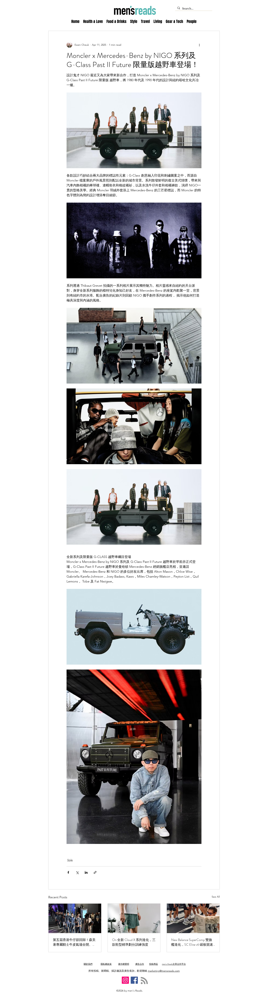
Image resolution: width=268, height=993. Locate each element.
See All (216, 896)
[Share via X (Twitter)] (77, 872)
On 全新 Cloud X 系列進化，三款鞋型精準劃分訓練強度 (134, 942)
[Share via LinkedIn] (86, 872)
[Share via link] (95, 872)
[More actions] (199, 45)
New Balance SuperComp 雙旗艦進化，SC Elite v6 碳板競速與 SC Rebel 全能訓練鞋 (192, 942)
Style (70, 860)
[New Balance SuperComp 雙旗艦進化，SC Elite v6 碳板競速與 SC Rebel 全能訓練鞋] (193, 918)
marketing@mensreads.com (164, 970)
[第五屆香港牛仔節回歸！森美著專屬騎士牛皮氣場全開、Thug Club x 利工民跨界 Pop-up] (74, 918)
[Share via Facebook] (68, 872)
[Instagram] (125, 980)
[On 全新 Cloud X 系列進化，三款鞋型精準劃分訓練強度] (134, 918)
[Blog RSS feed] (144, 980)
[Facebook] (134, 980)
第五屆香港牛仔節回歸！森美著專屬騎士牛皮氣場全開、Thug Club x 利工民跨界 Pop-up (75, 942)
